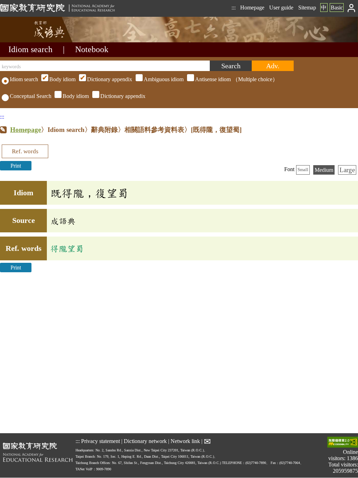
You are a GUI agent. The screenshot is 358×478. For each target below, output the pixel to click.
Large (347, 170)
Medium (324, 170)
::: (233, 7)
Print (15, 166)
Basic (337, 7)
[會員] (351, 7)
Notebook (91, 49)
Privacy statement (100, 441)
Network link (185, 441)
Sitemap (307, 7)
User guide (281, 7)
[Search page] (35, 40)
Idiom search (30, 49)
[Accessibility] (342, 443)
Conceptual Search (30, 96)
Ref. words (25, 151)
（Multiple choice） (163, 79)
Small (303, 169)
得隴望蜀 (67, 248)
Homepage (252, 7)
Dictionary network (145, 441)
